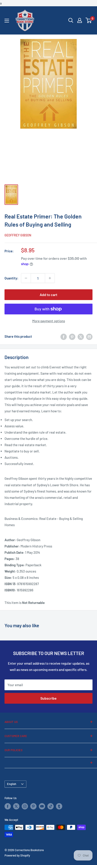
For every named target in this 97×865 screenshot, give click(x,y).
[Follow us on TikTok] (50, 806)
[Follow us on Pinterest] (33, 806)
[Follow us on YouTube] (42, 806)
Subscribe (48, 698)
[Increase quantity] (50, 278)
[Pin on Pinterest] (72, 336)
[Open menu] (7, 20)
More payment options (48, 321)
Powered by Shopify (17, 855)
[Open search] (70, 20)
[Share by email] (89, 336)
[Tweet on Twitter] (81, 336)
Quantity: (11, 278)
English (11, 784)
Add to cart (48, 294)
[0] (89, 20)
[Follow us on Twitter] (16, 806)
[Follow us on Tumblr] (59, 806)
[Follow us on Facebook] (8, 806)
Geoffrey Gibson (18, 235)
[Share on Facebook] (63, 336)
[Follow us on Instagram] (25, 806)
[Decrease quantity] (26, 278)
